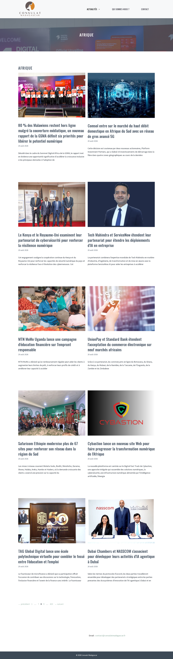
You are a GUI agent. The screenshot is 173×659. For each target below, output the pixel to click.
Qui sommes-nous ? (120, 9)
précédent (24, 604)
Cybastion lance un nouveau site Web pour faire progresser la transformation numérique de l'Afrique (121, 449)
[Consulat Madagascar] (30, 9)
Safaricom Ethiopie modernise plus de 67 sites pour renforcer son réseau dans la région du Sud (48, 449)
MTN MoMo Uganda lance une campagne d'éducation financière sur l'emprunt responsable (47, 344)
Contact (145, 9)
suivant (59, 604)
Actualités (92, 9)
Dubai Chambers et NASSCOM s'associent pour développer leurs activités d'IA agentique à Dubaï (121, 556)
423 (52, 604)
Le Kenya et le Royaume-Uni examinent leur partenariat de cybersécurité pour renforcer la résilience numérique (50, 240)
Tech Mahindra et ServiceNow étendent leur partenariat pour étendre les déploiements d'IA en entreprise (119, 240)
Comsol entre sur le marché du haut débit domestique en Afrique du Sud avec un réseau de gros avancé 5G (121, 131)
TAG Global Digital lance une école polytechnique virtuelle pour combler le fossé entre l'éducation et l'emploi (51, 556)
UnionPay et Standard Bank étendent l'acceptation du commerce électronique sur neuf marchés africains (120, 344)
